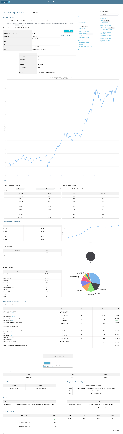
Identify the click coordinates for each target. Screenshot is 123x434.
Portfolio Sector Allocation (106, 32)
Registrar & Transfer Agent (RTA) (107, 38)
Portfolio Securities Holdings (106, 29)
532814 (12, 339)
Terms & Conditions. (50, 366)
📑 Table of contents (104, 11)
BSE (11, 335)
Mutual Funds (9, 7)
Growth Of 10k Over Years (105, 25)
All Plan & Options (103, 33)
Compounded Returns (105, 23)
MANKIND (12, 312)
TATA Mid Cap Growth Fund (17, 7)
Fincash (4, 7)
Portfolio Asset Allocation (106, 30)
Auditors (101, 41)
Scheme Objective (103, 16)
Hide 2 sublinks (106, 20)
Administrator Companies (105, 40)
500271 (12, 324)
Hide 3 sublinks (111, 27)
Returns (101, 20)
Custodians (102, 37)
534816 (12, 346)
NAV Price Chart (103, 18)
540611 (12, 331)
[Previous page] (115, 351)
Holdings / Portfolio (104, 27)
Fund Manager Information (105, 35)
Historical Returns (104, 22)
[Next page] (118, 351)
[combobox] (54, 2)
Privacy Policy (45, 366)
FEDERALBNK (13, 316)
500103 (12, 320)
